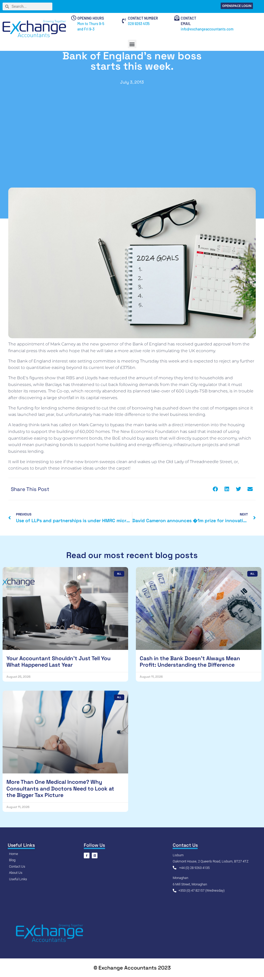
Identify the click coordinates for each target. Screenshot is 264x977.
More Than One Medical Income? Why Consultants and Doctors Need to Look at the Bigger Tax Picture (60, 788)
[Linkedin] (94, 855)
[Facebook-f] (86, 855)
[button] (132, 44)
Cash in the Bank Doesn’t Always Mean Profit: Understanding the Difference (190, 661)
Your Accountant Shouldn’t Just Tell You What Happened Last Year (58, 661)
